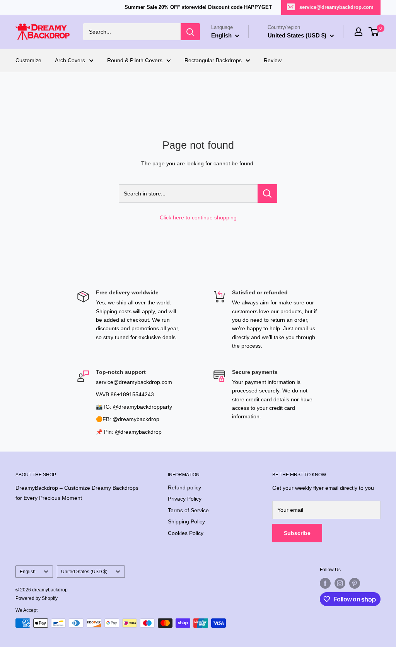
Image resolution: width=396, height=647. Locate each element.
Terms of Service (188, 510)
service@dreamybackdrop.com (336, 7)
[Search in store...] (267, 193)
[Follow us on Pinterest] (354, 583)
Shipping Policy (186, 521)
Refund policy (184, 487)
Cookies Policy (185, 533)
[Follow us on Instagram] (340, 583)
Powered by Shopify (36, 598)
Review (273, 60)
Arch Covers (70, 60)
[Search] (190, 31)
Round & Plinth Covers (134, 60)
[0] (374, 31)
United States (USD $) (84, 571)
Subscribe (297, 533)
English (28, 571)
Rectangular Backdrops (213, 60)
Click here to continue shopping (198, 217)
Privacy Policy (184, 499)
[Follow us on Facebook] (325, 583)
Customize (28, 60)
